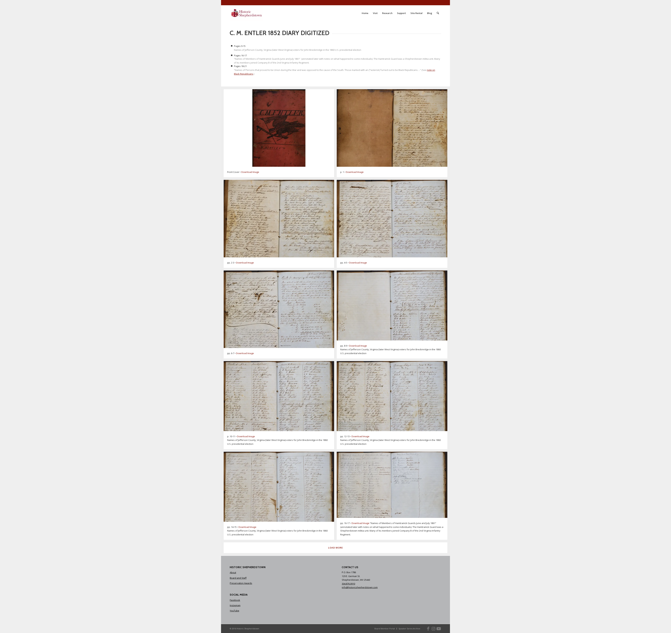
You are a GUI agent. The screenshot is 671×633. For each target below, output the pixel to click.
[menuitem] (365, 13)
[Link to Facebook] (428, 628)
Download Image (250, 172)
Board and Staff (238, 577)
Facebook (235, 600)
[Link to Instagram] (433, 628)
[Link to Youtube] (438, 628)
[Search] (437, 13)
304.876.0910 (348, 583)
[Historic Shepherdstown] (246, 13)
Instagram (235, 605)
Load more (335, 547)
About (233, 572)
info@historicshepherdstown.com (360, 587)
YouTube (234, 610)
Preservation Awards (241, 583)
